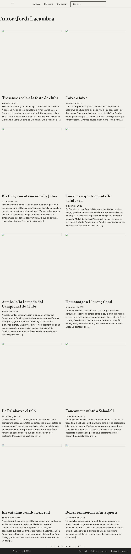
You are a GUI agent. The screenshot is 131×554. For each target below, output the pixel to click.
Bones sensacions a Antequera (91, 512)
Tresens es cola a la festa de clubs (30, 98)
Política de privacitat (99, 551)
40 (79, 546)
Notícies (36, 4)
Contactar (62, 4)
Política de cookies (119, 551)
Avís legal (83, 551)
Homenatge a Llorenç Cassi (89, 302)
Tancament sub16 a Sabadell (90, 411)
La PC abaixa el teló (19, 411)
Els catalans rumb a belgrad (26, 512)
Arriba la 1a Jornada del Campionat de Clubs (22, 304)
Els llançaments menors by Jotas (29, 196)
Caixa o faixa (77, 98)
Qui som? (48, 4)
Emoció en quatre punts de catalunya (88, 198)
